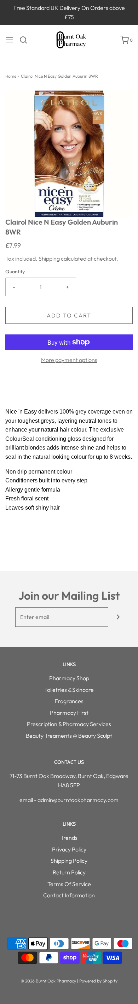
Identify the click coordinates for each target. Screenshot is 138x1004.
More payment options (69, 359)
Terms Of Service (69, 883)
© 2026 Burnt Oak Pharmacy (48, 981)
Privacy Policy (69, 849)
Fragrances (69, 701)
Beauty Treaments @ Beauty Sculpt (69, 735)
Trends (69, 837)
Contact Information (69, 895)
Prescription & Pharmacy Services (69, 723)
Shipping (49, 258)
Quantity (15, 271)
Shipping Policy (69, 860)
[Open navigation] (9, 39)
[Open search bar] (26, 39)
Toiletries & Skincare (69, 689)
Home (10, 76)
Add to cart (69, 315)
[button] (69, 153)
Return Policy (69, 872)
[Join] (118, 617)
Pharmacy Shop (69, 678)
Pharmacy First (69, 712)
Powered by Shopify (98, 981)
